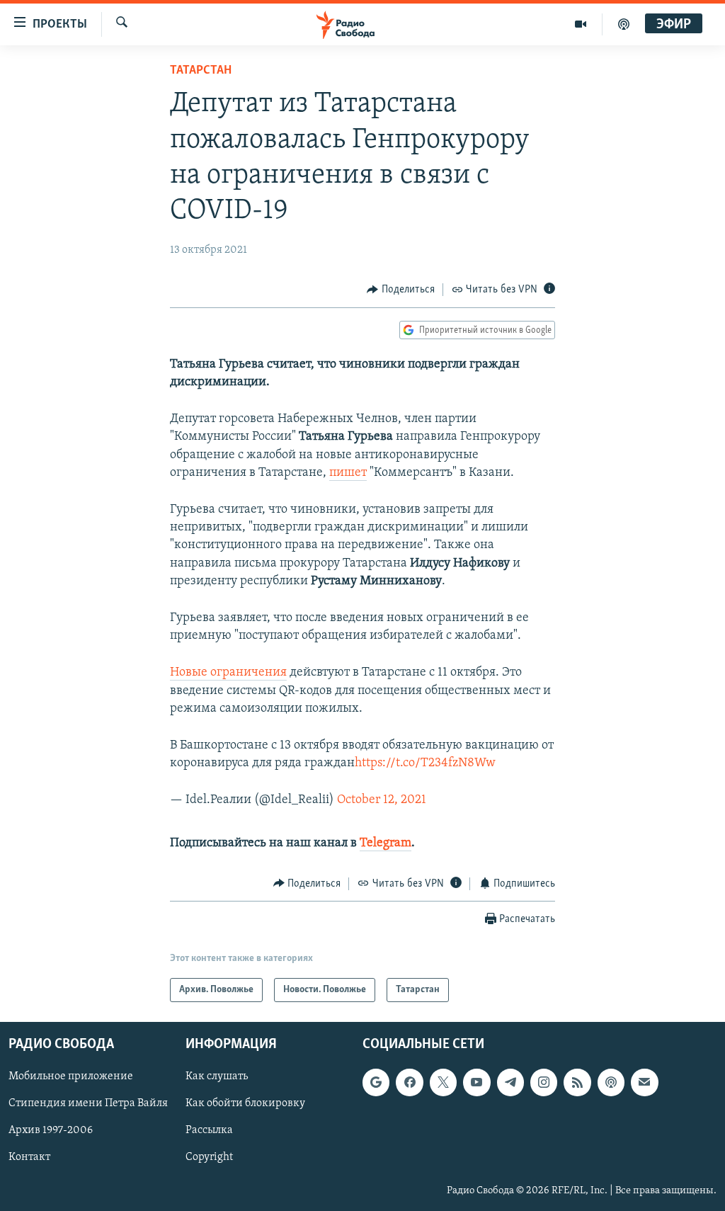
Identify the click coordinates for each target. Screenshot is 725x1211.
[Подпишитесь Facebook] (409, 1082)
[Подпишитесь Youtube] (476, 1082)
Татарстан (201, 70)
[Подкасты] (611, 1082)
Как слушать (216, 1077)
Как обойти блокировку (245, 1104)
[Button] (401, 289)
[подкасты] (624, 24)
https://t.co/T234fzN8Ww (425, 763)
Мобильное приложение (70, 1077)
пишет (348, 473)
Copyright (209, 1158)
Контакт (29, 1158)
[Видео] (581, 24)
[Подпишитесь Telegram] (510, 1082)
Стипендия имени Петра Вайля (88, 1104)
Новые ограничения (228, 672)
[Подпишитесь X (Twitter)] (443, 1082)
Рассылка (209, 1131)
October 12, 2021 (381, 800)
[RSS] (577, 1082)
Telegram (385, 843)
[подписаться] (644, 1082)
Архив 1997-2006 (50, 1131)
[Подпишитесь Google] (375, 1082)
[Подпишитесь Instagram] (543, 1082)
